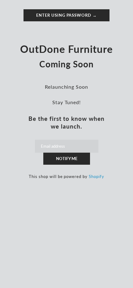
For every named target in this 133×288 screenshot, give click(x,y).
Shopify (96, 176)
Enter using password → (66, 15)
